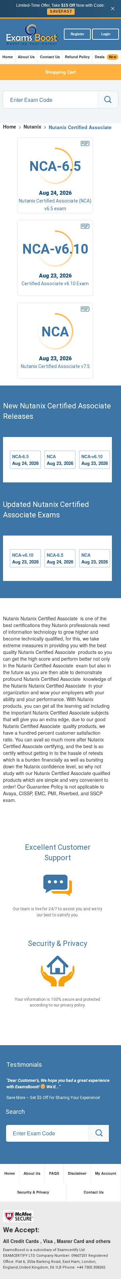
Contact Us (50, 56)
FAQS (54, 1173)
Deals (105, 57)
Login (105, 34)
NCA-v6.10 (94, 460)
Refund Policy (77, 56)
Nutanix (32, 126)
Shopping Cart (60, 72)
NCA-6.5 (25, 460)
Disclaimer (77, 1173)
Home (7, 56)
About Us (26, 56)
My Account (105, 1173)
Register (77, 34)
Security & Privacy (33, 1192)
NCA (60, 460)
